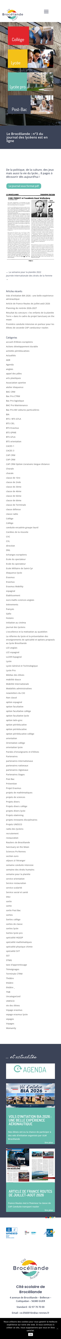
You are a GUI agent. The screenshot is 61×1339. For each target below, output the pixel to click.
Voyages (10, 1023)
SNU (8, 896)
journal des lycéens (15, 627)
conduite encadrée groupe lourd (22, 527)
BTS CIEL (10, 423)
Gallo (8, 613)
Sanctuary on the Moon (17, 847)
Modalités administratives (19, 688)
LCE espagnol (12, 652)
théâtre (9, 982)
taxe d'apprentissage (16, 964)
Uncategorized (13, 996)
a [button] (46, 11)
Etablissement (13, 595)
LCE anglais (11, 647)
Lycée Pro (11, 670)
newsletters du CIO (15, 693)
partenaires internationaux (19, 761)
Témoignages (12, 969)
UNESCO (10, 1001)
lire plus (49, 1142)
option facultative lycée (17, 715)
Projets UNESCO (14, 824)
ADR (8, 360)
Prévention (11, 783)
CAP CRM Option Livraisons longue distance (28, 464)
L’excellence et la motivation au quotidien (26, 631)
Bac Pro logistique (15, 400)
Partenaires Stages (15, 774)
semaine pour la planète (18, 874)
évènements (12, 604)
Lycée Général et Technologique (22, 665)
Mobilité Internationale (17, 684)
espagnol (10, 591)
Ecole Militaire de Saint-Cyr (19, 568)
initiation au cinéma (16, 622)
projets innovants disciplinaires (21, 819)
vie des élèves (13, 1005)
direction (10, 545)
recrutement (12, 833)
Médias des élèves (15, 675)
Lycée (9, 661)
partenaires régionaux (17, 770)
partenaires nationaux (17, 765)
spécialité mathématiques (19, 942)
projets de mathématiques (19, 792)
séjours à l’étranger (15, 860)
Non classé (11, 697)
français (10, 609)
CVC (8, 536)
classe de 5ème (13, 495)
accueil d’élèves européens (19, 342)
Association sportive (16, 382)
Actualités (11, 355)
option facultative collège (18, 711)
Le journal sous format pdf (24, 186)
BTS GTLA (10, 437)
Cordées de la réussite (17, 532)
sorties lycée (12, 928)
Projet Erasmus (13, 788)
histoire (10, 618)
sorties (9, 914)
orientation (11, 738)
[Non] (57, 1328)
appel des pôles (14, 373)
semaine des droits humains (20, 869)
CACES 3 (10, 450)
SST (8, 955)
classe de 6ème (13, 500)
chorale (9, 473)
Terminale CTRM (14, 973)
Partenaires (12, 756)
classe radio (12, 514)
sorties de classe (14, 924)
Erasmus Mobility (14, 586)
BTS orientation (13, 441)
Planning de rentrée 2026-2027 (21, 308)
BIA (7, 414)
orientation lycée (14, 747)
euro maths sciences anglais (20, 600)
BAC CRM (10, 391)
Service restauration (16, 883)
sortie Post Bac (13, 910)
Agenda (10, 364)
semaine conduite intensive (19, 865)
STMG (9, 960)
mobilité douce (13, 679)
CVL (8, 541)
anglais (9, 369)
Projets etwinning (15, 815)
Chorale (10, 468)
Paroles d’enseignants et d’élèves (22, 751)
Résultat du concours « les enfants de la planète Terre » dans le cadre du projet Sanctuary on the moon (30, 316)
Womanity (11, 1028)
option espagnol (14, 702)
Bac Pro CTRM (13, 396)
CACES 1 (10, 446)
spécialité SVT (13, 951)
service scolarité (14, 887)
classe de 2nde (13, 482)
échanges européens (16, 554)
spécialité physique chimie (19, 946)
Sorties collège (13, 919)
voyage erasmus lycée (17, 1014)
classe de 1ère (13, 477)
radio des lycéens (14, 828)
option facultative (14, 706)
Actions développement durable (22, 346)
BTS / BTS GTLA (13, 418)
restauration (12, 837)
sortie (9, 901)
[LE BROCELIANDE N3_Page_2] (30, 261)
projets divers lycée (15, 810)
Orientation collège (15, 742)
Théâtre (10, 978)
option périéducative (16, 724)
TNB (8, 992)
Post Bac (10, 779)
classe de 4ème (13, 491)
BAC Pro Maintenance (17, 405)
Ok (30, 1334)
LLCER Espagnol (14, 656)
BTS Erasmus (12, 428)
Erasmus (10, 577)
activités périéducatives (17, 350)
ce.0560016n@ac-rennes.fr (34, 1312)
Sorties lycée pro (14, 933)
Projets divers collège (16, 806)
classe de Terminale (16, 504)
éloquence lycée (14, 572)
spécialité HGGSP (14, 937)
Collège (9, 518)
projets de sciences (15, 797)
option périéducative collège (20, 733)
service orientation (15, 878)
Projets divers (13, 801)
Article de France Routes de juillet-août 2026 (28, 303)
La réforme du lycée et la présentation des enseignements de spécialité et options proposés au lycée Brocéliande (30, 640)
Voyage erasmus (14, 1010)
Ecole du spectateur (16, 559)
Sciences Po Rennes (16, 851)
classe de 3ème (13, 486)
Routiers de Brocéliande (18, 842)
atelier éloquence (14, 387)
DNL (8, 550)
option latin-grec (14, 720)
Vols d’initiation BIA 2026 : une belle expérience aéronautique (30, 1120)
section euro (12, 856)
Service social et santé (17, 892)
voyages (10, 1019)
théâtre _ (10, 987)
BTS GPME (11, 432)
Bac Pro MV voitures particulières (22, 409)
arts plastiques (13, 378)
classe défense (13, 509)
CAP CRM (10, 455)
